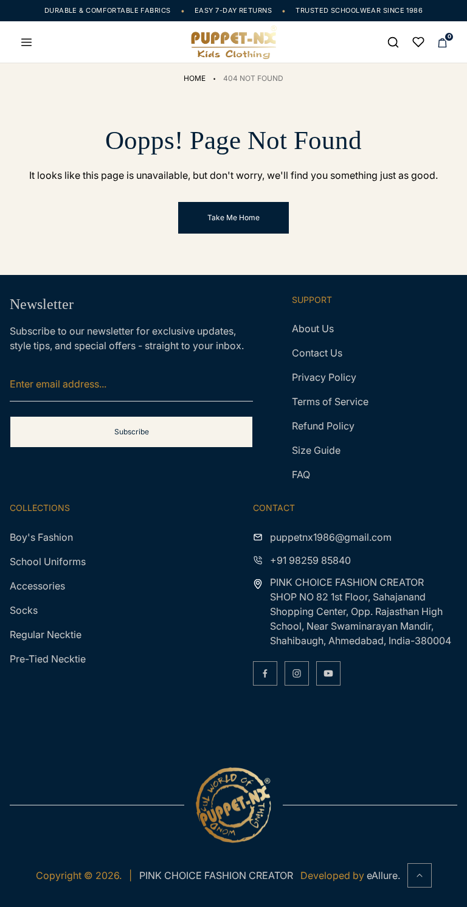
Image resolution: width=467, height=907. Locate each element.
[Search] (392, 42)
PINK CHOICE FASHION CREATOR (216, 875)
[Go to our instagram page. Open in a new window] (297, 673)
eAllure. (383, 875)
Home (195, 78)
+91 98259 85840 (310, 560)
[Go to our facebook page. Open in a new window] (265, 673)
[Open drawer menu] (26, 42)
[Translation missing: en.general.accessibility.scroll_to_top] (419, 875)
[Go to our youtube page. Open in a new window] (328, 673)
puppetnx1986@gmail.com (331, 537)
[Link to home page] (233, 805)
